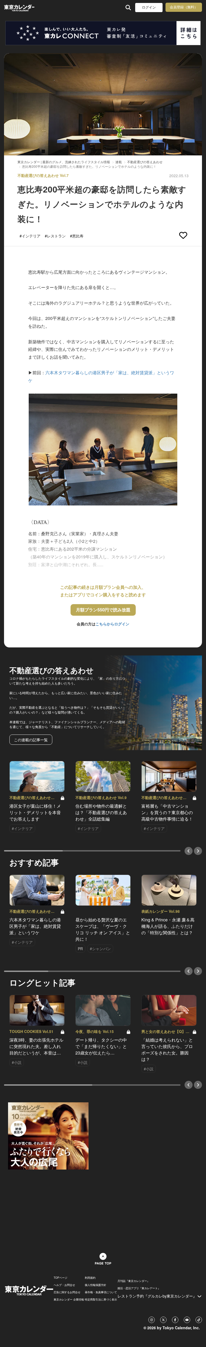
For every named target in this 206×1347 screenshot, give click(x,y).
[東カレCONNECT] (103, 33)
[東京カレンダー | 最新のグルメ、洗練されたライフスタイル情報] (19, 7)
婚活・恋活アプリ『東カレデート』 (138, 1288)
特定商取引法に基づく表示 (101, 1299)
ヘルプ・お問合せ (64, 1285)
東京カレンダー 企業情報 (69, 1299)
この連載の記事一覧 (31, 739)
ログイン (149, 7)
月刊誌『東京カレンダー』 (133, 1281)
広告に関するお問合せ (67, 1292)
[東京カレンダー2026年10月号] (48, 1135)
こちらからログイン (112, 623)
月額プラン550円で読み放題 (103, 610)
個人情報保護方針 (95, 1285)
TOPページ (60, 1277)
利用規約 (90, 1277)
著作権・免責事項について (101, 1292)
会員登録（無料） (184, 7)
